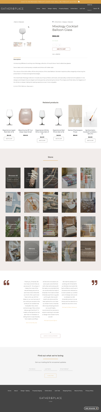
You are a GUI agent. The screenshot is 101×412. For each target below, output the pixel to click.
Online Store (74, 8)
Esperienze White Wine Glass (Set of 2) (42, 132)
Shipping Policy (67, 390)
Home (38, 8)
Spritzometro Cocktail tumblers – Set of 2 (90, 132)
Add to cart (61, 49)
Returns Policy (78, 390)
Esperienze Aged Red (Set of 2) (9, 131)
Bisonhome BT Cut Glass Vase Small (25, 131)
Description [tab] (17, 59)
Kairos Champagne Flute (75, 131)
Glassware (21, 22)
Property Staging (63, 8)
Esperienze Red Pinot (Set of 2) (58, 131)
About (44, 8)
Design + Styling (52, 8)
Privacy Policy (89, 390)
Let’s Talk (82, 8)
